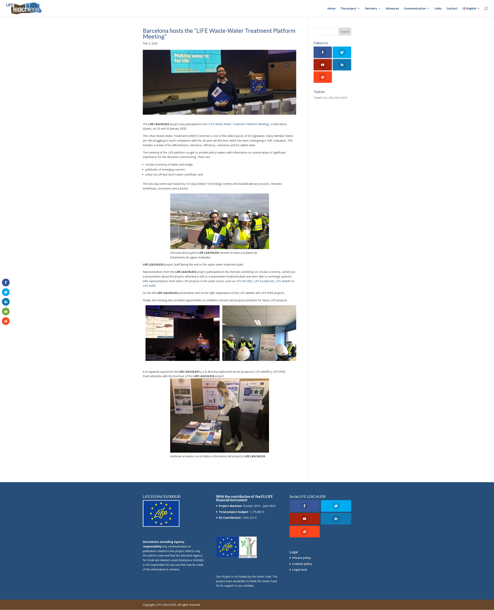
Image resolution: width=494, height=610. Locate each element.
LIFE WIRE (149, 286)
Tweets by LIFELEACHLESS (330, 97)
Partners (371, 8)
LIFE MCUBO (244, 281)
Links (438, 8)
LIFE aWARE (283, 281)
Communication (415, 8)
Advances (392, 8)
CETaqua (191, 184)
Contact (452, 8)
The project (348, 8)
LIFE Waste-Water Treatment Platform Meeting (238, 124)
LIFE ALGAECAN (264, 281)
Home (331, 8)
